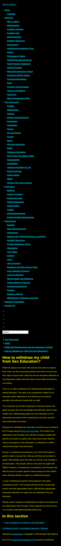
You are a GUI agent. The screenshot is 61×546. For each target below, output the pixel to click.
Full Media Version (10, 528)
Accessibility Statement (29, 528)
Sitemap (44, 528)
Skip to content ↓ (9, 4)
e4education (17, 534)
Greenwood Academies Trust (24, 540)
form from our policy (30, 431)
